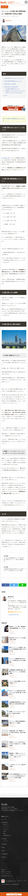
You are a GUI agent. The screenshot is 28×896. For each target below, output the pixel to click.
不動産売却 (5, 853)
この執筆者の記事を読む (13, 614)
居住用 (4, 857)
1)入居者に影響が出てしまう (12, 88)
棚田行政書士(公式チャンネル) (15, 611)
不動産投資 (5, 822)
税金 (3, 847)
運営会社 (3, 869)
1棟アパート (6, 824)
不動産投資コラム (7, 835)
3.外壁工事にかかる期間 (10, 84)
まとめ (5, 95)
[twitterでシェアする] (14, 584)
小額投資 (4, 838)
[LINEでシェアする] (22, 584)
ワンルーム (5, 829)
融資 (4, 833)
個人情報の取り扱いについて (7, 875)
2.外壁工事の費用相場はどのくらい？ (13, 81)
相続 (3, 850)
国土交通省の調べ (6, 157)
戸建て (4, 831)
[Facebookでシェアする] (6, 584)
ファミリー (5, 826)
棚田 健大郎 (11, 596)
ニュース (4, 819)
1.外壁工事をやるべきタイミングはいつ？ (14, 78)
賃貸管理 (4, 844)
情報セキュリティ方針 (6, 871)
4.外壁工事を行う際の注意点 (11, 86)
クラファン (5, 840)
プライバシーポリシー (6, 873)
